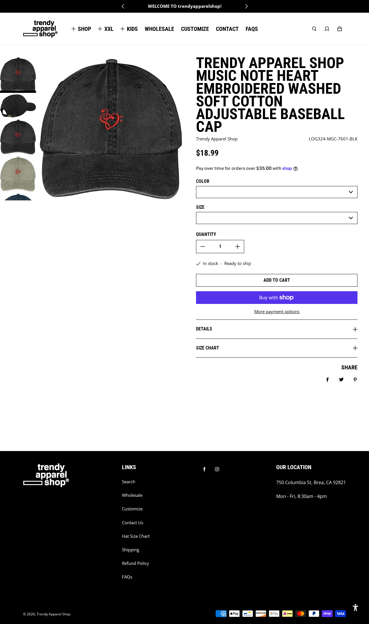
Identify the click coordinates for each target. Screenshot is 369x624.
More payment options (277, 312)
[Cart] (339, 28)
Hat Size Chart (136, 536)
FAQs (127, 577)
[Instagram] (217, 469)
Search (128, 482)
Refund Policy (135, 563)
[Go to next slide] (246, 6)
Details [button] (204, 329)
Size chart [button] (207, 348)
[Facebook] (204, 469)
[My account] (327, 28)
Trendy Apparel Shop (53, 614)
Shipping (130, 550)
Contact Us (132, 523)
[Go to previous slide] (123, 6)
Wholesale (132, 495)
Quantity (206, 234)
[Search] (314, 28)
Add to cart (276, 280)
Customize (132, 509)
